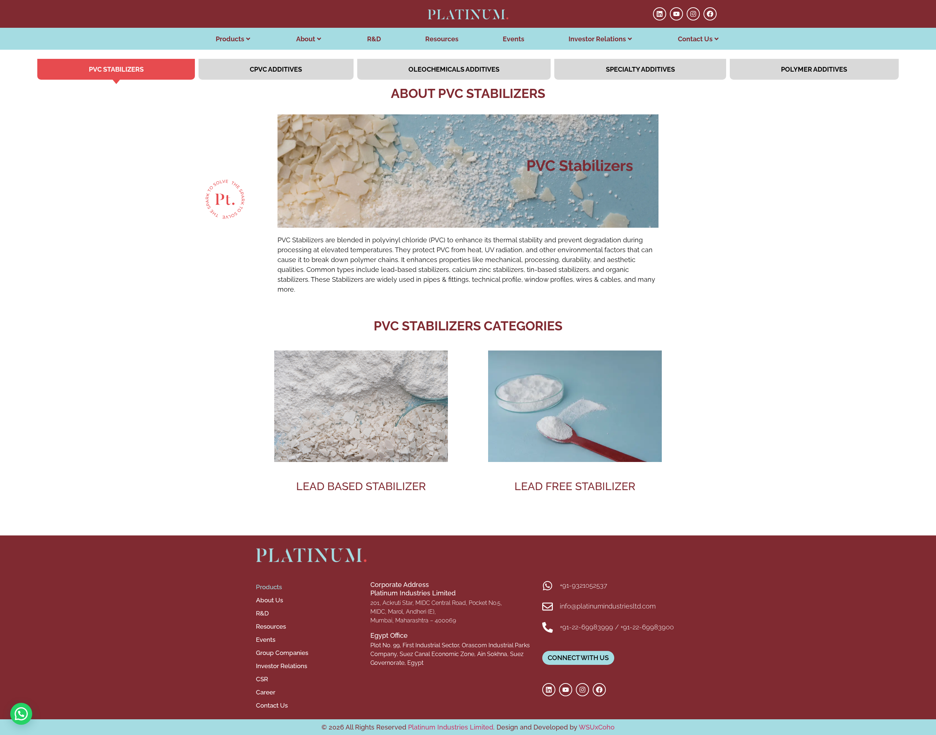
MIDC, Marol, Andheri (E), (403, 611)
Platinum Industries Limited (449, 727)
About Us (269, 600)
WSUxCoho (597, 727)
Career (265, 692)
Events (513, 39)
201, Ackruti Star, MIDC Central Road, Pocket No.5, (436, 602)
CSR (262, 679)
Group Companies (282, 652)
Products (230, 39)
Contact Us (272, 705)
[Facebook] (710, 13)
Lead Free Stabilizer (574, 486)
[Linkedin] (659, 13)
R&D (374, 39)
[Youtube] (676, 13)
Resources (441, 39)
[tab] (116, 69)
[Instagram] (693, 13)
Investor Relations (597, 39)
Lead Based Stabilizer (361, 486)
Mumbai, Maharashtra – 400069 (413, 620)
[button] (21, 714)
